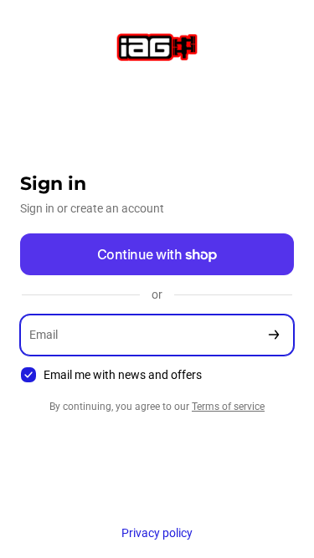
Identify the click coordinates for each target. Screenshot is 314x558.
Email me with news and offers (123, 374)
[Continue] (274, 335)
